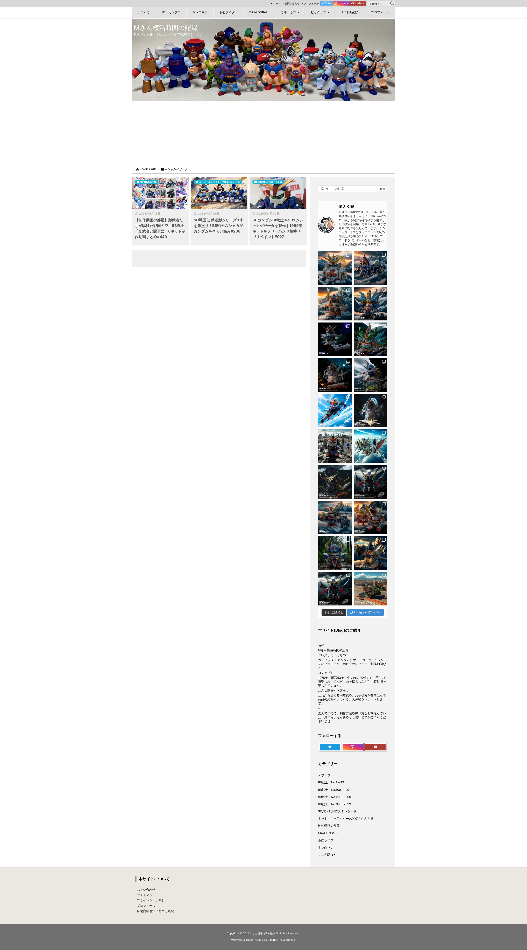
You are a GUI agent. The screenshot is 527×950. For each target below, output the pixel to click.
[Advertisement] (263, 132)
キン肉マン (325, 848)
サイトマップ (146, 895)
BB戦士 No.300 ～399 (334, 804)
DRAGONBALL (328, 833)
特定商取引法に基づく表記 (155, 911)
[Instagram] (353, 747)
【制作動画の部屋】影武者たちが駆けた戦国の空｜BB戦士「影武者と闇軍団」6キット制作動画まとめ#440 (160, 228)
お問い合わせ (292, 3)
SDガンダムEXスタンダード (337, 811)
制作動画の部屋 (148, 182)
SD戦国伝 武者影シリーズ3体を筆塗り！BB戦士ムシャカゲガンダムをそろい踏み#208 (218, 225)
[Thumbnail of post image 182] (219, 193)
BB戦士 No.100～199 (333, 790)
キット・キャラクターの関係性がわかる (219, 182)
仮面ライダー (327, 840)
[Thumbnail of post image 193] (278, 193)
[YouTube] (375, 747)
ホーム (276, 3)
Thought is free (286, 939)
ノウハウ (324, 775)
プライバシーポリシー (152, 900)
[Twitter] (330, 747)
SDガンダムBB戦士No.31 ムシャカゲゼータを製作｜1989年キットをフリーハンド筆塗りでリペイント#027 (277, 228)
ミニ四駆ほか (327, 855)
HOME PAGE (148, 169)
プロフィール (311, 3)
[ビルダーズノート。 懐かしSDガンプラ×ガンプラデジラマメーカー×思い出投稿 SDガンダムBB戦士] (335, 268)
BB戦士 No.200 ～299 (334, 797)
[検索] (392, 3)
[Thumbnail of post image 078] (160, 193)
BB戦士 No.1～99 (331, 782)
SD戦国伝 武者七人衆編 (270, 182)
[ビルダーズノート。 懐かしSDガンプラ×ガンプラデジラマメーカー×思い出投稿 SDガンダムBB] (335, 517)
